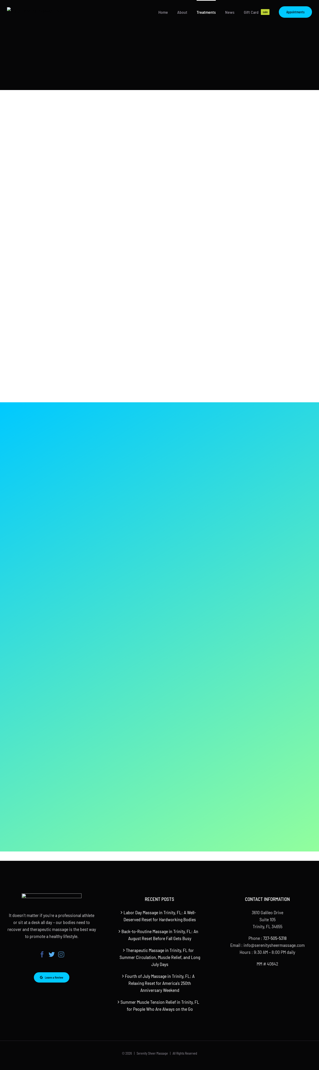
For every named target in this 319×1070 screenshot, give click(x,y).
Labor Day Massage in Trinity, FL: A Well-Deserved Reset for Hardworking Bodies (160, 916)
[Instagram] (61, 954)
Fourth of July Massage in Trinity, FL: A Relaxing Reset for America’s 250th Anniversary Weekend (160, 983)
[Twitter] (52, 954)
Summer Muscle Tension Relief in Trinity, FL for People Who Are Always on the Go (160, 1005)
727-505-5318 (275, 938)
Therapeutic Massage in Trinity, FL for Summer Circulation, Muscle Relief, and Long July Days (160, 957)
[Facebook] (42, 954)
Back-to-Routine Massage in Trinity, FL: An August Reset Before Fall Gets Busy (159, 934)
